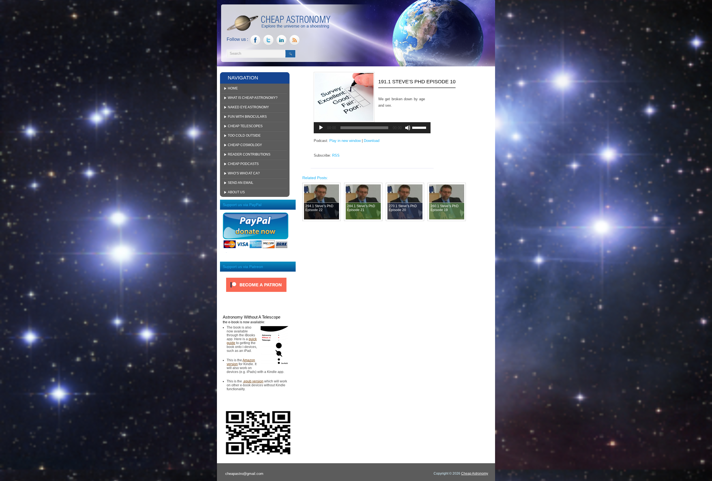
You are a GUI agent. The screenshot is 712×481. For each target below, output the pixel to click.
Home (233, 88)
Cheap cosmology (245, 145)
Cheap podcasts (243, 164)
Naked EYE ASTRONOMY (248, 107)
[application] (372, 127)
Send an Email (240, 183)
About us (236, 192)
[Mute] (408, 128)
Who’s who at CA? (244, 173)
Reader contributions (249, 154)
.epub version (253, 381)
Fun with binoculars (247, 117)
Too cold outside (244, 135)
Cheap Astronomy (474, 473)
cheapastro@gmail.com (244, 474)
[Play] (321, 128)
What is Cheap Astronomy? (253, 98)
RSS (336, 155)
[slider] (420, 127)
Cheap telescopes (245, 126)
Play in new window (345, 141)
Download (371, 141)
